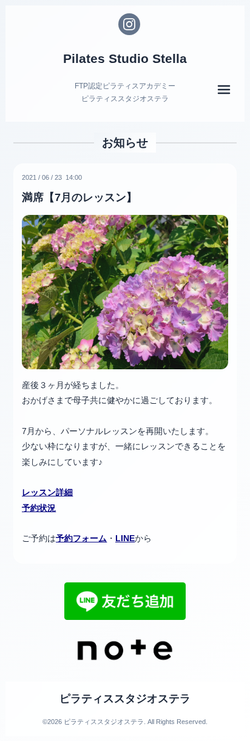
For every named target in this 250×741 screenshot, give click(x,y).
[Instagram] (129, 24)
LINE (125, 538)
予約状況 (39, 508)
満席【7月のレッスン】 (79, 197)
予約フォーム (81, 538)
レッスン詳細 (47, 492)
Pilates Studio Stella (125, 58)
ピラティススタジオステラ (125, 699)
